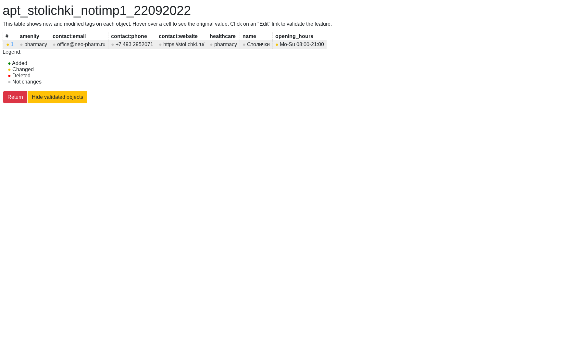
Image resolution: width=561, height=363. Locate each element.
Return (15, 97)
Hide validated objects (57, 97)
